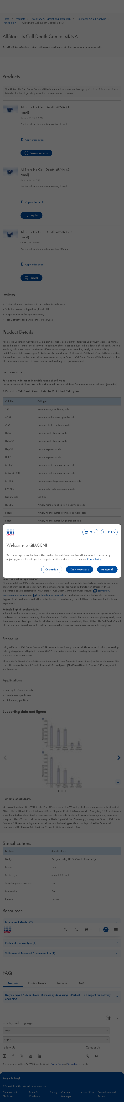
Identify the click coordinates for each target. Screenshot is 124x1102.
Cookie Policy (94, 559)
